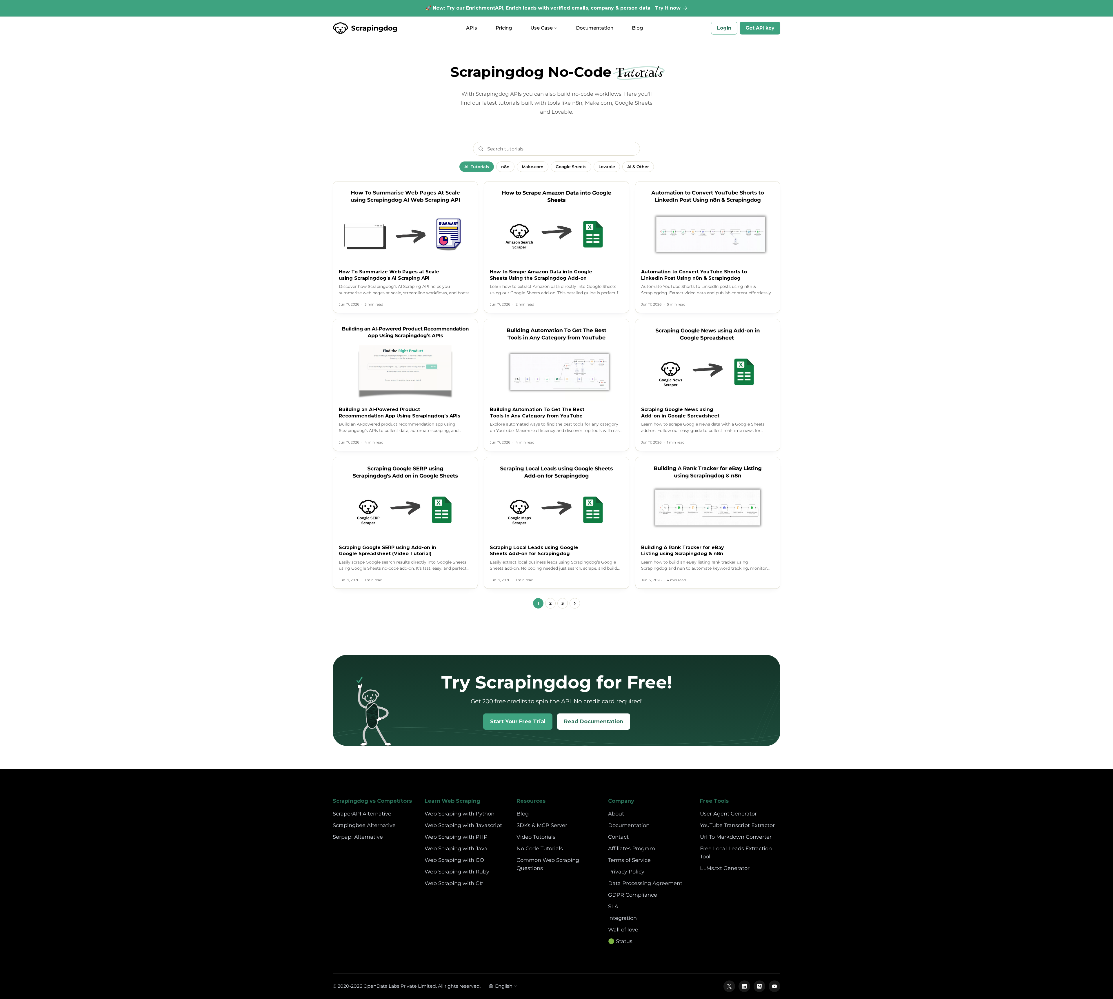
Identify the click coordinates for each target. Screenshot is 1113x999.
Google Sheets (571, 166)
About (616, 814)
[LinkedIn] (744, 986)
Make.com (532, 166)
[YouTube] (774, 986)
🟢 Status (620, 941)
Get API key (759, 28)
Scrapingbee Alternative (364, 825)
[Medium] (759, 986)
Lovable (607, 166)
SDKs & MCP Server (542, 825)
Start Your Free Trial (517, 721)
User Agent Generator (728, 814)
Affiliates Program (631, 848)
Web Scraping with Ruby (457, 872)
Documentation (594, 28)
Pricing (504, 28)
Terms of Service (629, 860)
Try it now (668, 8)
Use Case (541, 28)
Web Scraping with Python (459, 814)
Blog (637, 28)
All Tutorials (476, 166)
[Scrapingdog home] (365, 28)
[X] (729, 986)
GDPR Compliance (632, 895)
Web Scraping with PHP (456, 837)
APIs (471, 28)
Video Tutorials (536, 837)
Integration (622, 918)
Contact (618, 837)
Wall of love (623, 930)
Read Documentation (593, 721)
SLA (613, 906)
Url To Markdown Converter (736, 837)
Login (724, 28)
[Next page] (575, 603)
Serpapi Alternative (358, 837)
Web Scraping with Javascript (463, 825)
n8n (505, 166)
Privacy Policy (626, 872)
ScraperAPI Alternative (362, 814)
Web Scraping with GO (454, 860)
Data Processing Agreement (645, 883)
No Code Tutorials (540, 848)
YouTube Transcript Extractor (737, 825)
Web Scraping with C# (454, 883)
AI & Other (638, 166)
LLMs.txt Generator (725, 868)
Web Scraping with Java (456, 848)
